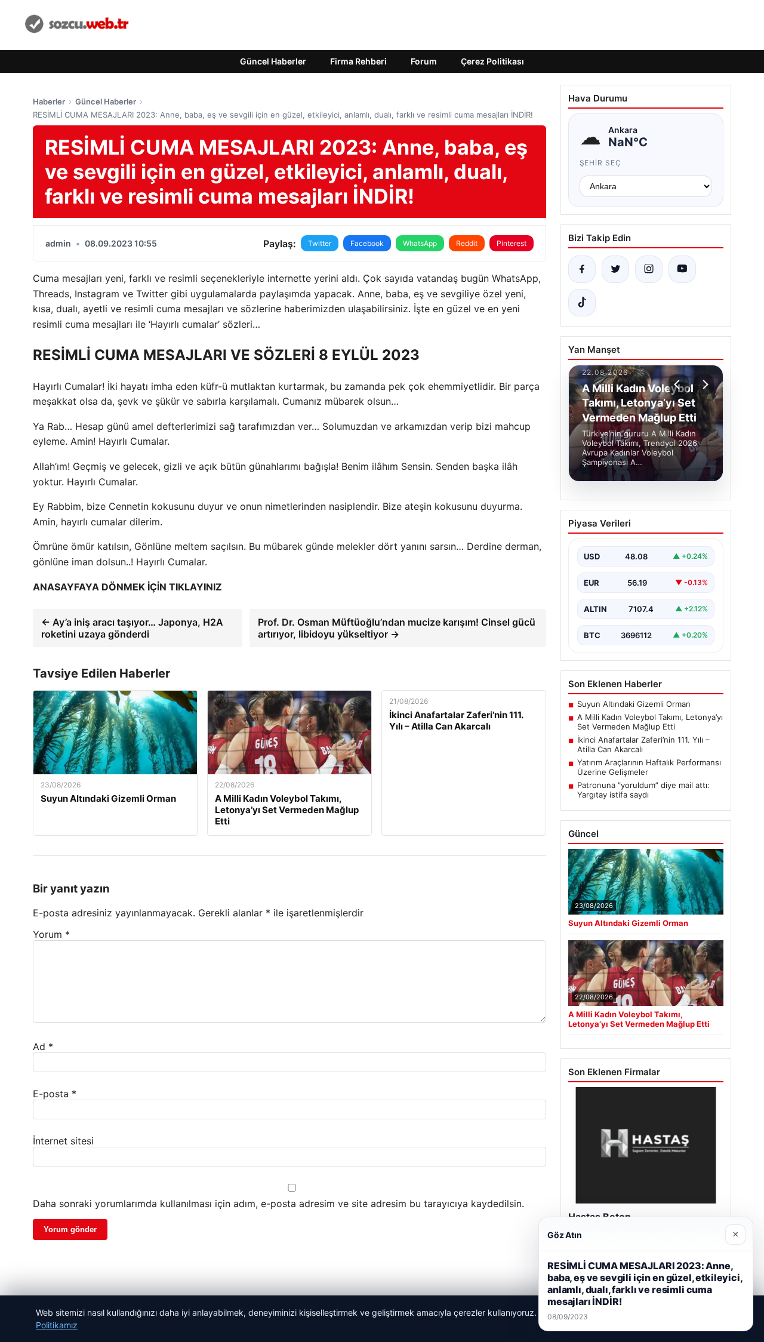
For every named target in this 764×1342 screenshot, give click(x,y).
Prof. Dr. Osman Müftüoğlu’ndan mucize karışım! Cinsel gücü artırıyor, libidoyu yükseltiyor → (396, 628)
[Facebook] (582, 269)
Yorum (51, 934)
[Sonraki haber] (704, 384)
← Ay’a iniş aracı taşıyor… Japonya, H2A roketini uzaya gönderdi (132, 628)
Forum (424, 61)
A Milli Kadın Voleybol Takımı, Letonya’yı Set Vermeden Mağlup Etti (650, 721)
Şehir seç (601, 162)
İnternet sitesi (63, 1141)
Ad (43, 1046)
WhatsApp (420, 243)
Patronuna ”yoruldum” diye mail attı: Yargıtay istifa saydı (643, 789)
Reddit (467, 243)
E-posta (54, 1094)
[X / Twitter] (615, 269)
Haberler (49, 101)
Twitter (319, 243)
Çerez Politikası (492, 61)
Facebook (367, 243)
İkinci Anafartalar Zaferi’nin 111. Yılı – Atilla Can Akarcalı (643, 744)
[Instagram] (649, 269)
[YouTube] (682, 269)
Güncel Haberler (273, 61)
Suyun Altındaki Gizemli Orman (634, 704)
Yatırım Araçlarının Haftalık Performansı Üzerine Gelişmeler (649, 767)
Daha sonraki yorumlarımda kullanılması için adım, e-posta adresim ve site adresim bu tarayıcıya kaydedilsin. (278, 1203)
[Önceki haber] (678, 384)
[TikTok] (582, 302)
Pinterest (511, 243)
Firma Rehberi (358, 61)
